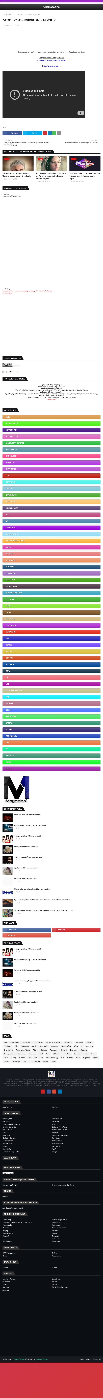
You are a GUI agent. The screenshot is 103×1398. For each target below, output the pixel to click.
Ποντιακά (10, 567)
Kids (8, 677)
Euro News (11, 625)
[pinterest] (76, 930)
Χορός (5, 1239)
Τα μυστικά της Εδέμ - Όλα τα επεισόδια (30, 825)
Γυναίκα (55, 1267)
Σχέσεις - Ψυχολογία (59, 1127)
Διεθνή (5, 1284)
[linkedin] (60, 1092)
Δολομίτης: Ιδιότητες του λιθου (26, 847)
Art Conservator (14, 593)
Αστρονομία (11, 430)
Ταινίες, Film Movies (10, 1185)
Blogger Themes (19, 1359)
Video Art (10, 756)
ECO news (10, 619)
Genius (9, 645)
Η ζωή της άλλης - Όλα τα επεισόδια (28, 836)
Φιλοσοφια (10, 580)
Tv (14, 15)
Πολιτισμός (11, 560)
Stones (9, 730)
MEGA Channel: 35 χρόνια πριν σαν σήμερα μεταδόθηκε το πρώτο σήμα (84, 176)
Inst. (8, 671)
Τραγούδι (55, 1236)
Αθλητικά (6, 1290)
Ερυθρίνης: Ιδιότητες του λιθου (26, 868)
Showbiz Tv (7, 1149)
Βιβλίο (54, 1233)
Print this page (8, 1173)
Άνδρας (5, 1267)
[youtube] (27, 935)
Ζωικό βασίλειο (57, 1144)
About (88, 1359)
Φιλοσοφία (6, 1121)
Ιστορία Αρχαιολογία (59, 1220)
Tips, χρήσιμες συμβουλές (12, 1124)
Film (8, 638)
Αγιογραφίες (7, 293)
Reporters (11, 717)
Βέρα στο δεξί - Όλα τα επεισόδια (27, 815)
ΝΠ (7, 521)
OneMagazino (51, 7)
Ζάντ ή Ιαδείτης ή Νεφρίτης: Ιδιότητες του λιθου (33, 889)
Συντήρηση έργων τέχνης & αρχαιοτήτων (17, 1222)
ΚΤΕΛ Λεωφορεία (9, 1253)
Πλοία (5, 1256)
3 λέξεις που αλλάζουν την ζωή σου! (28, 857)
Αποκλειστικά (12, 423)
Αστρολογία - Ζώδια (59, 1130)
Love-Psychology (14, 690)
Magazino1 (8, 25)
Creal (8, 612)
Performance (7, 1242)
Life (7, 684)
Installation (56, 1242)
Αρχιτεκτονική (8, 1233)
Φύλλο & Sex (7, 1130)
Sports (9, 723)
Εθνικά (54, 1282)
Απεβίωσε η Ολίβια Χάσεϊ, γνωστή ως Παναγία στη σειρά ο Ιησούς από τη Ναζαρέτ (51, 176)
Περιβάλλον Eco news (60, 1287)
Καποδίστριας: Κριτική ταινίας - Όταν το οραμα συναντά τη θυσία (17, 174)
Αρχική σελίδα (7, 15)
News (8, 710)
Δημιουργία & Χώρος (15, 443)
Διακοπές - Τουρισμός (60, 1135)
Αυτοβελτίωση (57, 1141)
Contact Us (96, 1359)
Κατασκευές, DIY (58, 1222)
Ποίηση (5, 1231)
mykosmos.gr (52, 399)
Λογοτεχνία (11, 502)
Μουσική (6, 1236)
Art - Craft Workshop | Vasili (13, 1208)
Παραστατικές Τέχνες (15, 541)
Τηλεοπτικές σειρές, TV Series (63, 1185)
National (10, 704)
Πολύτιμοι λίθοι (57, 1119)
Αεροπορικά (56, 1256)
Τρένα (54, 1253)
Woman (9, 762)
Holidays (10, 664)
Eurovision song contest (11, 1152)
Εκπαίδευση (11, 469)
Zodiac (9, 769)
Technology (11, 736)
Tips (7, 743)
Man (7, 697)
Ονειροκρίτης (12, 534)
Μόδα (8, 515)
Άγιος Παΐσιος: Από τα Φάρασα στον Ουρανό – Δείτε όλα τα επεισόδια (42, 900)
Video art (55, 1239)
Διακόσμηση (11, 450)
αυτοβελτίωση (12, 436)
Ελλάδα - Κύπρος (9, 1279)
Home (82, 1359)
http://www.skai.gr (50, 66)
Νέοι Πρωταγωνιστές (59, 1228)
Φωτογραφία (11, 586)
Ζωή (53, 1124)
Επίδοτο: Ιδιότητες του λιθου (25, 878)
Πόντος (54, 1284)
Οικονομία (10, 528)
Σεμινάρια (10, 573)
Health (9, 651)
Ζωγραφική (11, 482)
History (9, 658)
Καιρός (9, 489)
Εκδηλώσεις (11, 456)
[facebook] (27, 930)
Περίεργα (10, 554)
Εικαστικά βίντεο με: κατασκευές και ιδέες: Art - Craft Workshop (27, 291)
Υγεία (5, 1132)
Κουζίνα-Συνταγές (9, 1127)
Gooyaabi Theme (42, 1359)
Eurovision (11, 632)
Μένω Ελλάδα (12, 508)
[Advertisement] (51, 269)
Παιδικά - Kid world (9, 1138)
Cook (8, 606)
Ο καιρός (6, 1287)
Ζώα (7, 476)
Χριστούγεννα (8, 1141)
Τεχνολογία (56, 1138)
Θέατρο (55, 1231)
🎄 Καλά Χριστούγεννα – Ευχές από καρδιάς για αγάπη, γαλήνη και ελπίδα (43, 910)
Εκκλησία (10, 463)
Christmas (10, 599)
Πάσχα (8, 547)
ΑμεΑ (8, 417)
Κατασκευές (11, 495)
